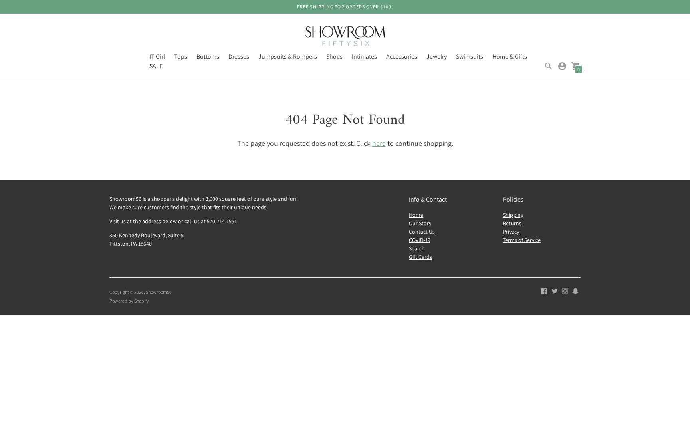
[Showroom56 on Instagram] (565, 290)
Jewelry (436, 56)
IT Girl (157, 56)
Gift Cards (420, 256)
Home (416, 214)
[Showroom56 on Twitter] (554, 290)
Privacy (511, 231)
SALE (156, 66)
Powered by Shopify (129, 301)
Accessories (401, 56)
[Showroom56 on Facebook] (544, 290)
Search (417, 248)
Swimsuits (469, 56)
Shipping (513, 214)
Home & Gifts (509, 56)
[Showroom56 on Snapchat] (575, 290)
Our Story (420, 223)
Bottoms (207, 56)
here (379, 143)
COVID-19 (419, 240)
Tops (180, 56)
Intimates (364, 56)
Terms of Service (522, 240)
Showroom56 (159, 292)
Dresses (238, 56)
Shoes (334, 56)
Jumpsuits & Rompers (287, 56)
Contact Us (422, 231)
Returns (512, 223)
